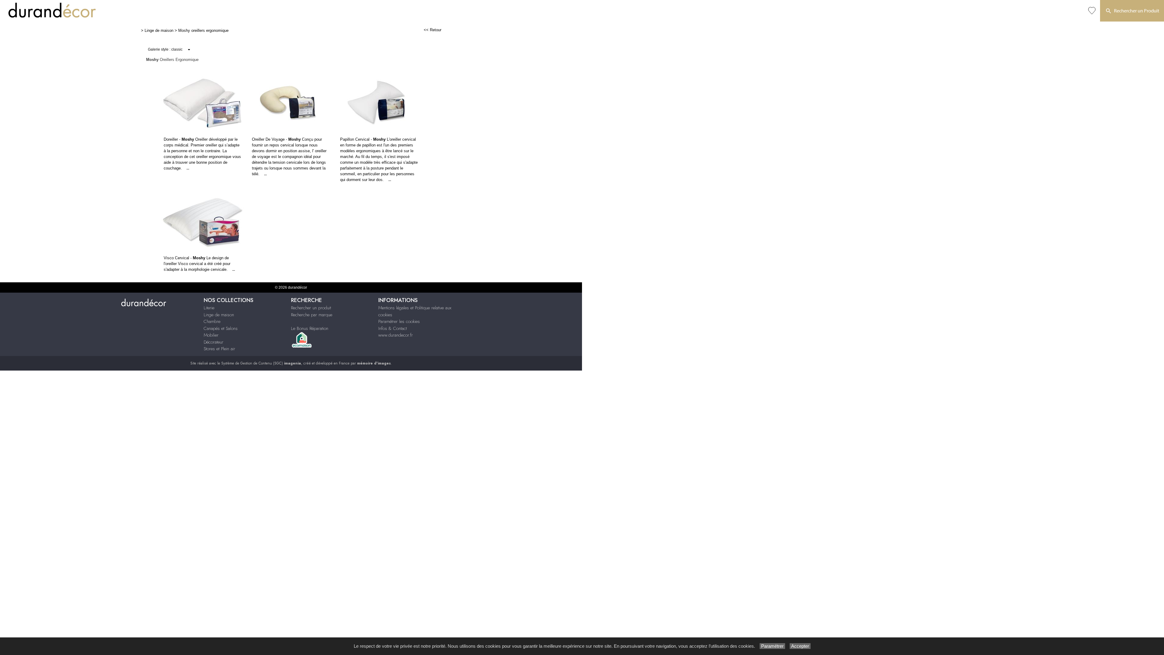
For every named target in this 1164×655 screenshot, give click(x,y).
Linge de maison (159, 30)
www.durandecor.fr (395, 335)
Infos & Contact (392, 328)
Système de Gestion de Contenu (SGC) (261, 363)
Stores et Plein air (219, 348)
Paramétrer (772, 646)
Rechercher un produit (311, 307)
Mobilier (211, 335)
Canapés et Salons (221, 328)
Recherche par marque (311, 314)
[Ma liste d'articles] (1092, 11)
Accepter (800, 646)
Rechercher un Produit (1135, 11)
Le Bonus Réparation (309, 328)
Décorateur (213, 342)
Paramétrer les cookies (399, 321)
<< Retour (432, 30)
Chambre (212, 321)
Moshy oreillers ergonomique (203, 30)
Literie (209, 307)
